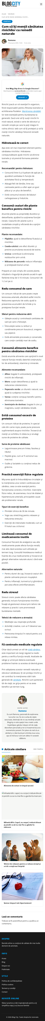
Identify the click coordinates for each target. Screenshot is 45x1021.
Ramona (12, 40)
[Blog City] (20, 4)
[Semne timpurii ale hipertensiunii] (22, 886)
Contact (4, 992)
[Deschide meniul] (41, 4)
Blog (3, 962)
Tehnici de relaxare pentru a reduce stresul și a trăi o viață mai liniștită (22, 865)
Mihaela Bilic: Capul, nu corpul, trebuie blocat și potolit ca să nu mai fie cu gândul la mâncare (22, 824)
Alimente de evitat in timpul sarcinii (19, 786)
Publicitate (6, 969)
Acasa (4, 958)
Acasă (4, 14)
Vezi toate (37, 749)
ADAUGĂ (22, 97)
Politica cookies (7, 984)
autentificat (17, 921)
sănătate (17, 679)
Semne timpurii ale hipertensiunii (18, 903)
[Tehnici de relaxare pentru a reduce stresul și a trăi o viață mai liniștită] (22, 847)
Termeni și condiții (8, 988)
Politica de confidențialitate (12, 981)
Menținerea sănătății (31, 111)
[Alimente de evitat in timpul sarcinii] (22, 769)
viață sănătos (34, 649)
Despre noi (6, 966)
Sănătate (11, 14)
